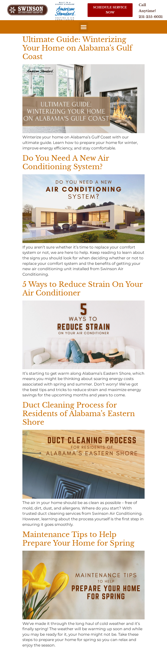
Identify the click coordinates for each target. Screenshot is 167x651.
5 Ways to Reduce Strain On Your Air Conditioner (82, 288)
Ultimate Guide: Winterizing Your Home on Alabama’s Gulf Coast (77, 48)
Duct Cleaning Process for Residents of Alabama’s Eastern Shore (78, 414)
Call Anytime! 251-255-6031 (151, 11)
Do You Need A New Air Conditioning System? (65, 162)
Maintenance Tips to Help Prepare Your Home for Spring (78, 538)
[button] (83, 27)
